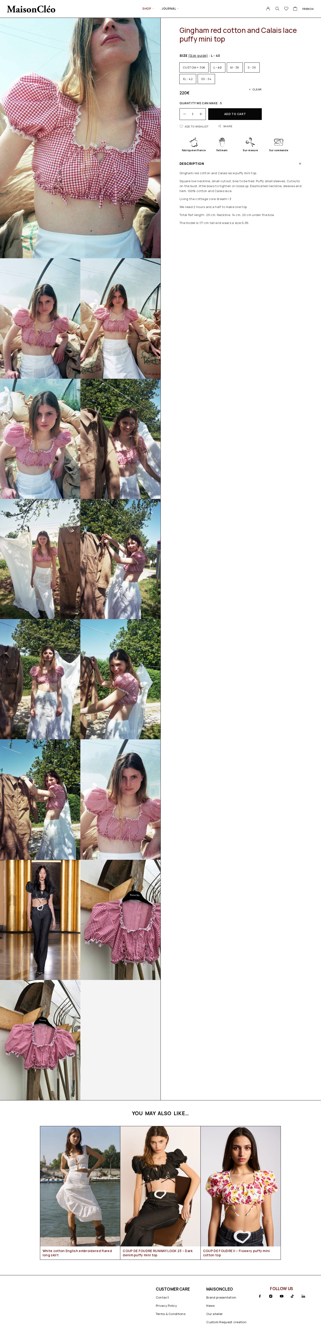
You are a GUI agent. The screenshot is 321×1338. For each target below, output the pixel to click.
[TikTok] (292, 1296)
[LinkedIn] (303, 1296)
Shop (146, 9)
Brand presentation (221, 1297)
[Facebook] (259, 1296)
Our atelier (214, 1314)
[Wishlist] (286, 9)
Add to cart (235, 114)
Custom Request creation (226, 1322)
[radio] (194, 67)
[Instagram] (270, 1296)
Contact (162, 1297)
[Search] (277, 9)
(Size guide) (198, 55)
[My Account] (268, 9)
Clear (257, 89)
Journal (169, 9)
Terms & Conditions (170, 1314)
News (210, 1305)
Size (194, 55)
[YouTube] (281, 1296)
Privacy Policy (166, 1305)
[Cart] (295, 9)
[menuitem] (308, 9)
